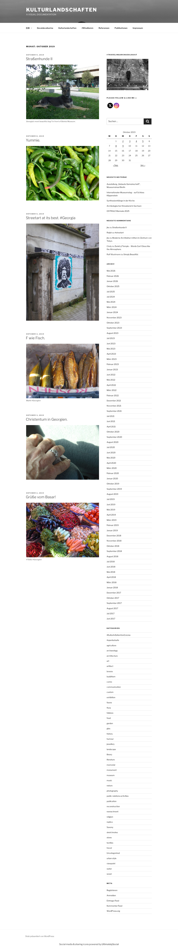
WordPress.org (113, 911)
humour (110, 739)
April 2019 (111, 515)
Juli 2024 (111, 297)
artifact (110, 666)
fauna (109, 702)
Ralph (109, 232)
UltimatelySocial (110, 944)
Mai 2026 (111, 271)
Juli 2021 (110, 416)
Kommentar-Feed (114, 906)
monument (112, 770)
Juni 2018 (111, 566)
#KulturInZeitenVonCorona (118, 635)
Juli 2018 (111, 561)
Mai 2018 (111, 572)
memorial (111, 765)
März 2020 (112, 468)
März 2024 (112, 307)
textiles (110, 843)
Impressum (138, 28)
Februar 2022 (113, 395)
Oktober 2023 (113, 322)
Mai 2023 (111, 348)
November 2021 (114, 406)
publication (111, 801)
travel (109, 848)
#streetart (119, 232)
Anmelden (111, 895)
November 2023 (114, 317)
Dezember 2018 (114, 535)
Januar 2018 (112, 587)
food (109, 718)
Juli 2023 (111, 338)
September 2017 (114, 603)
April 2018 (111, 577)
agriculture (111, 645)
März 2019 (111, 520)
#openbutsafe (113, 640)
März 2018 (111, 582)
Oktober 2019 (113, 483)
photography (112, 791)
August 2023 (112, 333)
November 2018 (114, 541)
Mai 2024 (111, 302)
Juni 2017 (111, 618)
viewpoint (111, 863)
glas (108, 728)
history (110, 734)
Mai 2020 (111, 457)
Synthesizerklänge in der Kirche (121, 200)
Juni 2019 (111, 504)
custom (110, 692)
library (109, 754)
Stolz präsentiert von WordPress (39, 936)
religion (110, 817)
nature (110, 785)
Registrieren (112, 890)
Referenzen (104, 28)
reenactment (112, 811)
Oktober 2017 (113, 598)
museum (111, 775)
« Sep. (115, 165)
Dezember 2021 (114, 400)
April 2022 (111, 385)
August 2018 (112, 556)
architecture (112, 656)
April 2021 (111, 426)
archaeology (112, 650)
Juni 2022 (111, 374)
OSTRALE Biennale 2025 (118, 211)
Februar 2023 (113, 364)
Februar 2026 (113, 276)
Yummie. (33, 140)
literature (111, 759)
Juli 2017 (110, 613)
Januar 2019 (112, 530)
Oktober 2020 (113, 432)
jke (108, 227)
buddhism (111, 676)
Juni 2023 (111, 343)
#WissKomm (87, 28)
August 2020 (112, 442)
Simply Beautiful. (130, 254)
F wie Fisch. (35, 338)
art (108, 661)
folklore (110, 713)
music (109, 780)
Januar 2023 (112, 369)
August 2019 (112, 494)
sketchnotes (112, 832)
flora (109, 708)
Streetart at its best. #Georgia (50, 218)
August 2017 (112, 608)
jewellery (110, 744)
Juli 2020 (111, 447)
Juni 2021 (111, 421)
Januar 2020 (112, 478)
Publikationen (121, 28)
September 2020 (114, 437)
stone (109, 837)
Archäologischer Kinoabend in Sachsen (124, 206)
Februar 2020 (113, 473)
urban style (111, 858)
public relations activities (117, 796)
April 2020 (111, 463)
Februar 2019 (113, 525)
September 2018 (114, 551)
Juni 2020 (111, 452)
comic (109, 682)
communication (114, 687)
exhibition (111, 697)
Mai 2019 (111, 509)
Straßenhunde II (39, 59)
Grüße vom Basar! (41, 497)
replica (110, 822)
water (109, 869)
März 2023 (112, 359)
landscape (111, 749)
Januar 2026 (112, 281)
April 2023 (111, 354)
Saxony (110, 827)
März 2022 (111, 390)
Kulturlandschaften (61, 10)
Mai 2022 (111, 380)
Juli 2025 (111, 291)
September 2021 (114, 411)
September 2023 (114, 328)
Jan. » (142, 165)
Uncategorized (113, 853)
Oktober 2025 (113, 286)
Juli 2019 (111, 499)
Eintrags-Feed (113, 900)
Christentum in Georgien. (46, 419)
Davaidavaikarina (45, 28)
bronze (110, 671)
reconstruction (113, 806)
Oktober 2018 (113, 546)
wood (109, 874)
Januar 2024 (112, 312)
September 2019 (114, 489)
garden (110, 723)
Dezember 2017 (114, 592)
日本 (28, 28)
